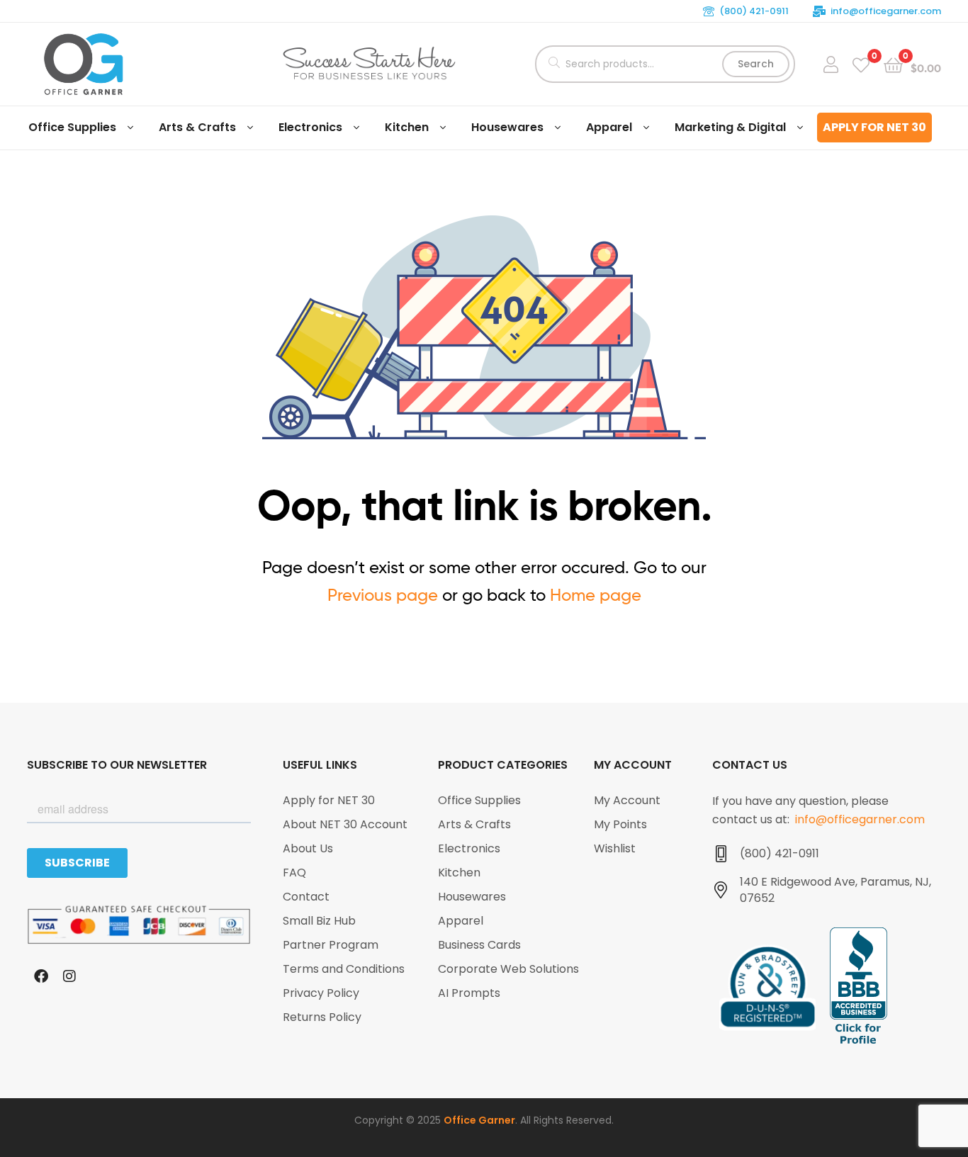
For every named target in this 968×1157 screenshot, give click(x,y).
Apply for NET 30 (874, 127)
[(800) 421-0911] (720, 853)
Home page (595, 595)
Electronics (310, 127)
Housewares (507, 127)
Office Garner (479, 1120)
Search (756, 64)
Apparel (609, 127)
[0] (860, 64)
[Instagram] (69, 976)
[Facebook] (41, 976)
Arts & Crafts (197, 127)
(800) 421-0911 (754, 11)
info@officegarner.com (886, 11)
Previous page (382, 595)
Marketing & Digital (730, 127)
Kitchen (407, 127)
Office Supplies (72, 127)
